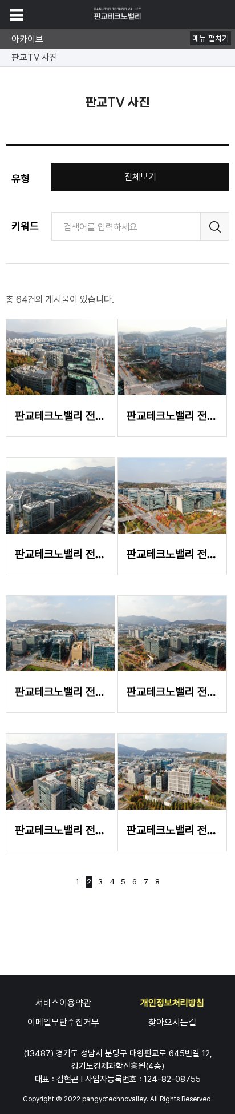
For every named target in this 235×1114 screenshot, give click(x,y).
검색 (215, 226)
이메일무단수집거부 (63, 1022)
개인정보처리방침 (172, 1002)
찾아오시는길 (172, 1022)
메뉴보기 (17, 15)
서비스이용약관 (63, 1002)
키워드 (25, 226)
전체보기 (140, 176)
